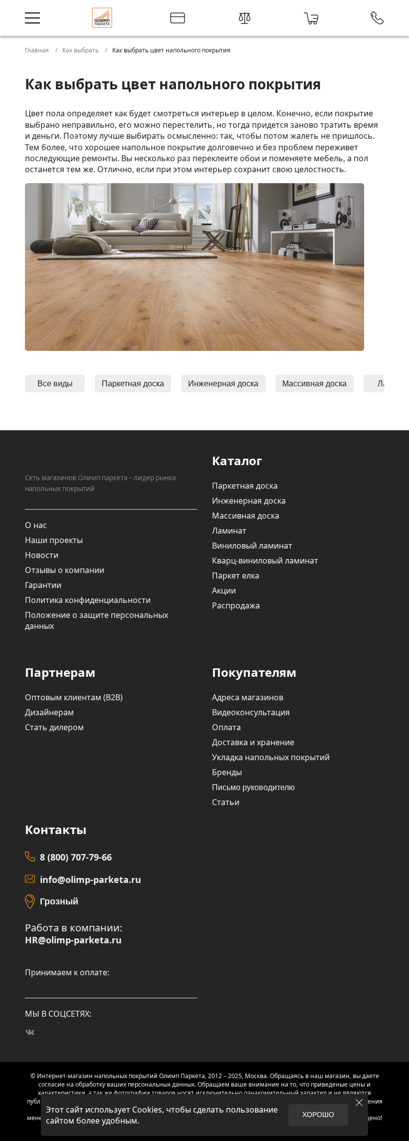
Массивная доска (314, 383)
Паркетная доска (133, 383)
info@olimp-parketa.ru (90, 879)
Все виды (55, 383)
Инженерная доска (223, 383)
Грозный (59, 901)
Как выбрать (80, 50)
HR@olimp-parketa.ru (73, 940)
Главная (37, 50)
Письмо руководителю (253, 787)
